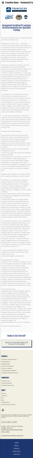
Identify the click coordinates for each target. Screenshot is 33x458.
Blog (2, 400)
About (16, 445)
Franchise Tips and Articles (8, 404)
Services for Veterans (6, 368)
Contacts (16, 454)
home (16, 443)
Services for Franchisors (7, 366)
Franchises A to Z (5, 381)
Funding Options (5, 361)
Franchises (16, 451)
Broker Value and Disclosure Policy (12, 429)
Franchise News (5, 402)
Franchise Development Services (9, 373)
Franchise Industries (6, 383)
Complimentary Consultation (8, 370)
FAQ (2, 398)
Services (16, 448)
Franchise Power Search (7, 385)
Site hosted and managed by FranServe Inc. (12, 435)
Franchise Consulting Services (9, 359)
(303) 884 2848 (9, 422)
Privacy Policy (5, 432)
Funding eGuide (5, 364)
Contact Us (4, 395)
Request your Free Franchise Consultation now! (16, 343)
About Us (3, 393)
